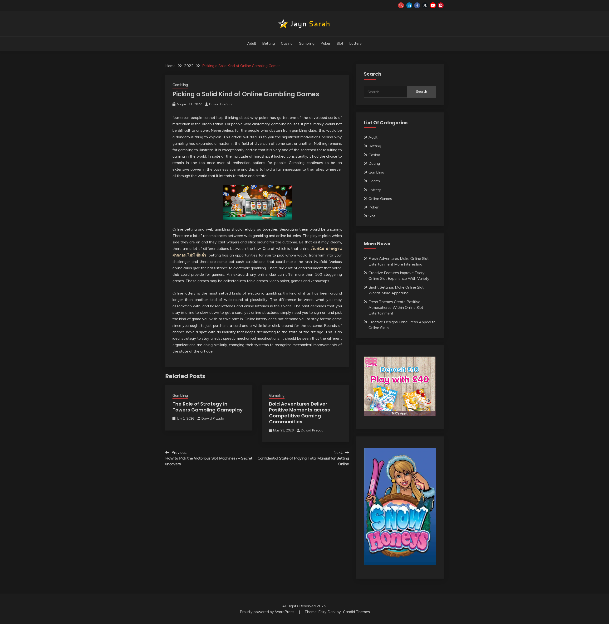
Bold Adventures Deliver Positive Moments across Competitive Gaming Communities (299, 413)
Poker (325, 43)
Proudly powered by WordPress (267, 611)
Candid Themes (356, 611)
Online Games (380, 198)
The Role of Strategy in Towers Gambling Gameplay (207, 407)
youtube (433, 5)
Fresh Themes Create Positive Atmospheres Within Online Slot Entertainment (395, 307)
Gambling (306, 43)
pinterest (441, 5)
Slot (340, 43)
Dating (374, 163)
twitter (425, 5)
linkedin (409, 5)
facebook (417, 5)
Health (374, 181)
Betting (268, 43)
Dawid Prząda (220, 104)
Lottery (355, 43)
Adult (251, 43)
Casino (287, 43)
